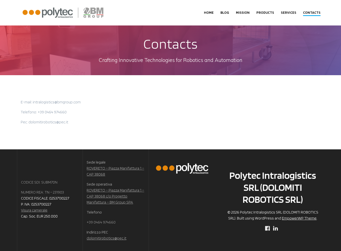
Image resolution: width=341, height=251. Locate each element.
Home (209, 12)
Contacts (312, 12)
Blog (224, 12)
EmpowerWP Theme (299, 218)
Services (288, 12)
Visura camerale (34, 210)
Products (265, 12)
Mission (243, 12)
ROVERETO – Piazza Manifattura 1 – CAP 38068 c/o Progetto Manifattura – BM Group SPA (115, 196)
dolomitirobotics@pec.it (106, 238)
